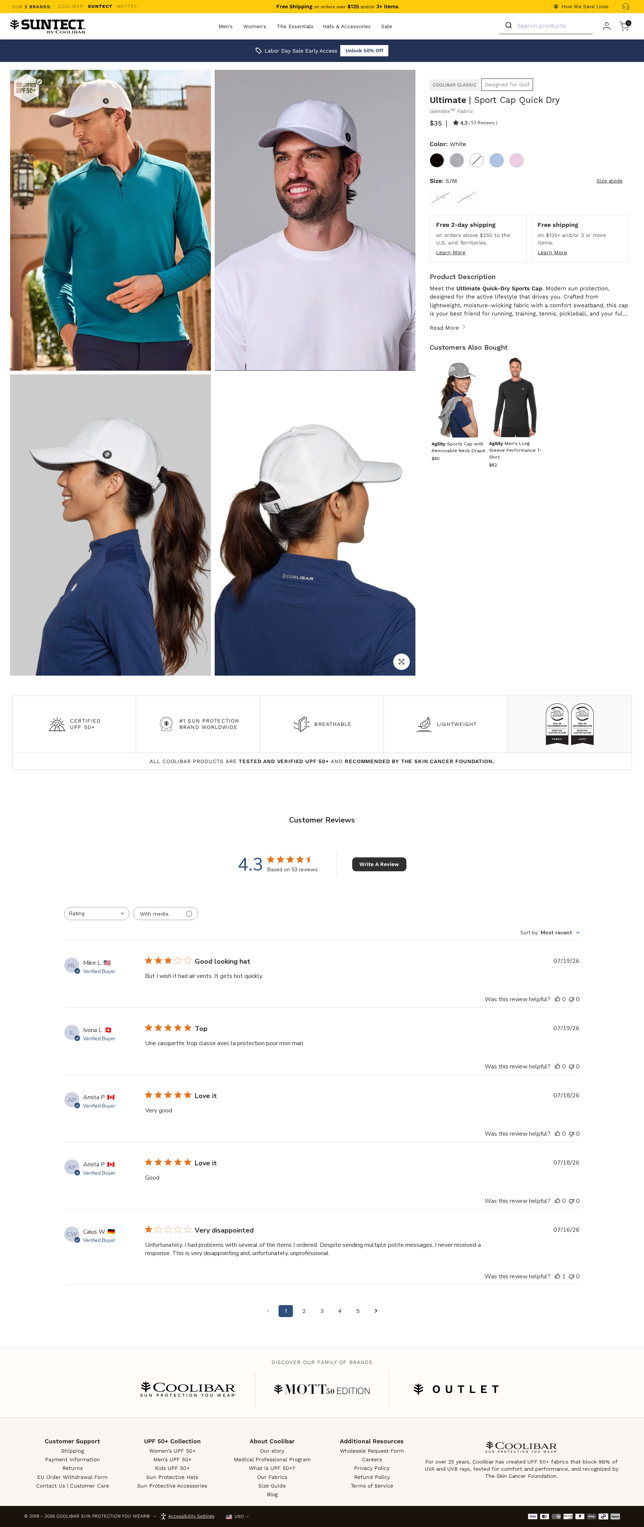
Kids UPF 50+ (172, 1468)
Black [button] (437, 160)
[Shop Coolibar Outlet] (456, 1389)
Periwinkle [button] (496, 160)
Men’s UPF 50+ (172, 1459)
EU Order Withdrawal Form (72, 1477)
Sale (386, 26)
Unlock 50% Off (364, 50)
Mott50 (127, 6)
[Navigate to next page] (376, 1311)
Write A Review (379, 864)
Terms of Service (372, 1486)
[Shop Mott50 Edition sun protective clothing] (322, 1389)
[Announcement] (337, 7)
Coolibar (70, 6)
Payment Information (72, 1459)
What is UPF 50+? (272, 1468)
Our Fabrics (272, 1477)
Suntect (100, 6)
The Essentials (295, 26)
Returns (72, 1468)
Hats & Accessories (347, 26)
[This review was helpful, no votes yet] (557, 999)
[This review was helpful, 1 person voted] (557, 1276)
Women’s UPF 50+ (172, 1451)
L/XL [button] (466, 197)
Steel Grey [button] (457, 160)
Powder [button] (516, 160)
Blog (272, 1494)
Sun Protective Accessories (172, 1486)
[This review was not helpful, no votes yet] (571, 999)
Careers (372, 1459)
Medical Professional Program (272, 1459)
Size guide (610, 181)
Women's (254, 26)
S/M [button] (441, 197)
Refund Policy (372, 1477)
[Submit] (508, 25)
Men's (225, 26)
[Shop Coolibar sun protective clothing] (188, 1389)
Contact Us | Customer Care (72, 1486)
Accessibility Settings (191, 1516)
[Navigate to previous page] (268, 1311)
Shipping (72, 1451)
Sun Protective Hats (172, 1477)
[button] (515, 450)
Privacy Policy (371, 1468)
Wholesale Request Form (372, 1451)
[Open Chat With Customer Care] (625, 6)
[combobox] (96, 913)
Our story (272, 1451)
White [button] (477, 160)
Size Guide (272, 1486)
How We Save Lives (585, 6)
